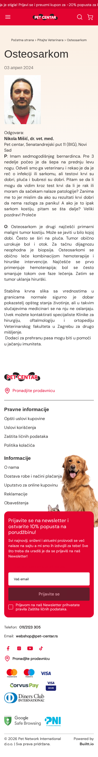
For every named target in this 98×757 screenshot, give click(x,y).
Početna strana (22, 40)
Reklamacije (15, 494)
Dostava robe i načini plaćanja (33, 476)
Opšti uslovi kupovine (24, 418)
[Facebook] (8, 648)
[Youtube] (30, 648)
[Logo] (45, 17)
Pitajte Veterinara (50, 40)
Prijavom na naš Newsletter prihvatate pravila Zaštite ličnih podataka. (48, 607)
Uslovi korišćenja (20, 427)
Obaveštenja (16, 503)
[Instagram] (19, 648)
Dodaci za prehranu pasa (28, 338)
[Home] (49, 376)
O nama (11, 467)
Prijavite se (49, 594)
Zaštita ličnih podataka (26, 436)
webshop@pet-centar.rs (37, 636)
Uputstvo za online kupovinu (31, 485)
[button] (8, 17)
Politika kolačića (19, 445)
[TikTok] (41, 648)
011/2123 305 (30, 627)
